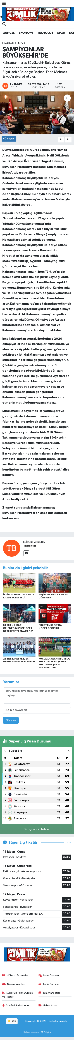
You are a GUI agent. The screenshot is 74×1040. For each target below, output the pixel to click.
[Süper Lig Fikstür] (69, 842)
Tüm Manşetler (51, 993)
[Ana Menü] (4, 3)
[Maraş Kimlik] (38, 14)
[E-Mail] (26, 553)
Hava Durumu (51, 975)
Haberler (8, 43)
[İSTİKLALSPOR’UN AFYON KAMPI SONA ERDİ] (19, 582)
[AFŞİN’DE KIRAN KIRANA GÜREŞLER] (55, 582)
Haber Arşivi (50, 1005)
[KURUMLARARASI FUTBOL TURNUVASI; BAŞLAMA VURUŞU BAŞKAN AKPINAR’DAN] (55, 646)
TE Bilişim (29, 545)
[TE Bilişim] (11, 548)
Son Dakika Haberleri (18, 1005)
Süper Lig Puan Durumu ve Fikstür (17, 995)
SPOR (61, 32)
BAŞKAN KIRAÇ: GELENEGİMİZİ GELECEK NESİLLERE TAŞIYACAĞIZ (18, 628)
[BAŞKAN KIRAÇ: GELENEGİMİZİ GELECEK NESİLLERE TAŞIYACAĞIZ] (19, 613)
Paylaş (11, 138)
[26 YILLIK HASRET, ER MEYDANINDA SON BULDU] (19, 646)
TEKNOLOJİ (45, 32)
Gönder (11, 720)
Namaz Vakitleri (16, 984)
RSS (13, 1021)
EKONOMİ (26, 32)
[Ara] (4, 24)
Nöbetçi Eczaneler (17, 975)
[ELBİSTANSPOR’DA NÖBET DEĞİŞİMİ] (55, 613)
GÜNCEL (9, 32)
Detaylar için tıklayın (37, 829)
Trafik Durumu (51, 984)
